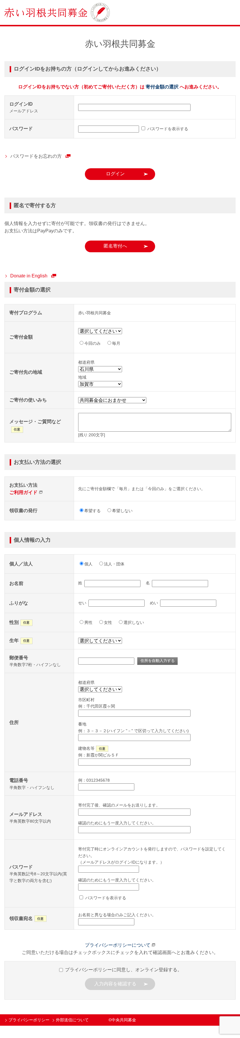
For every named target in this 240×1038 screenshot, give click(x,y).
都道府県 (86, 682)
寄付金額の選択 (162, 86)
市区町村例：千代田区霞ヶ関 (96, 702)
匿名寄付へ (115, 245)
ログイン (115, 173)
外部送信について (72, 1020)
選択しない (134, 622)
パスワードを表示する (167, 128)
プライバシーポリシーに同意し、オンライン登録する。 (123, 969)
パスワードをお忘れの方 (36, 156)
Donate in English (28, 275)
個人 (88, 564)
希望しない (122, 510)
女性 (108, 622)
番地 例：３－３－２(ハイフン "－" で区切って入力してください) (133, 727)
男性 (88, 622)
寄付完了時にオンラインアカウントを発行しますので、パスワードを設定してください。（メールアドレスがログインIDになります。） (152, 855)
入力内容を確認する (115, 983)
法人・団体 (114, 564)
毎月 (116, 343)
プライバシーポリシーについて (117, 945)
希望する (92, 510)
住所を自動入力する (157, 660)
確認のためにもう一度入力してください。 (117, 823)
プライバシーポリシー (28, 1020)
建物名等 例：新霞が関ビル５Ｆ (98, 751)
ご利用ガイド (23, 492)
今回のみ (92, 343)
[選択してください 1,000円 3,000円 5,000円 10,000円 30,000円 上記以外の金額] (102, 331)
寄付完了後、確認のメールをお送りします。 (119, 805)
